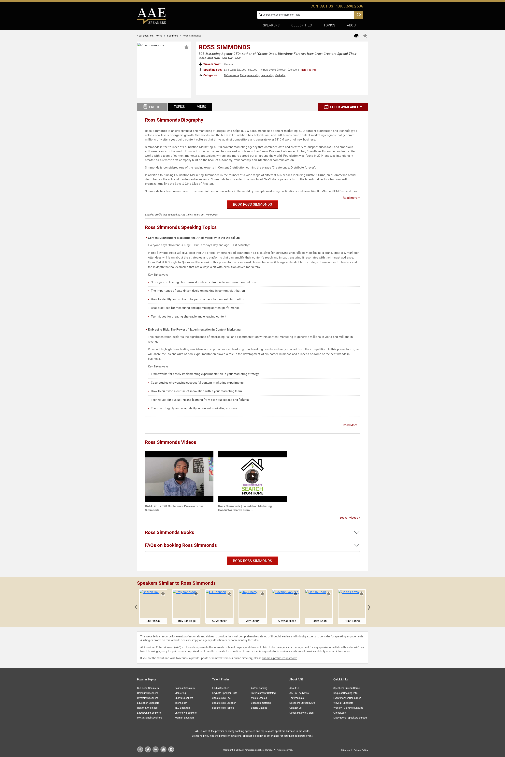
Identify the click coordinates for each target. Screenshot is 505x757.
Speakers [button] (271, 25)
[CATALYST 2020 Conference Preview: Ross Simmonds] (179, 476)
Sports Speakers (184, 697)
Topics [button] (329, 25)
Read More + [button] (351, 425)
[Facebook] (140, 751)
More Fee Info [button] (309, 69)
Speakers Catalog (261, 702)
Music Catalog (259, 697)
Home (158, 35)
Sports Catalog (259, 707)
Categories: (210, 75)
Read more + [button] (351, 198)
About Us (294, 688)
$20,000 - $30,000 (247, 69)
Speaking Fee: (212, 69)
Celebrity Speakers (147, 692)
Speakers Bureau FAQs (302, 702)
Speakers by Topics (223, 707)
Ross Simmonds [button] (225, 47)
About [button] (352, 25)
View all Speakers (343, 702)
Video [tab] (201, 107)
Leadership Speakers (149, 712)
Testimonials (296, 697)
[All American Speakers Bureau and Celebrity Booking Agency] (151, 15)
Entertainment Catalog (263, 692)
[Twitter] (148, 751)
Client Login (339, 712)
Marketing (280, 75)
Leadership (267, 75)
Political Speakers (185, 688)
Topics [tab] (179, 107)
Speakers (172, 35)
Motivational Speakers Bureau (350, 717)
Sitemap (345, 750)
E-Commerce (231, 75)
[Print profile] (356, 36)
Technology (181, 702)
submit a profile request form (279, 658)
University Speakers (186, 712)
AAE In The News (299, 692)
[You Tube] (163, 751)
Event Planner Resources (347, 697)
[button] (136, 606)
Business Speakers (148, 688)
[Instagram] (171, 751)
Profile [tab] (155, 107)
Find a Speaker (220, 688)
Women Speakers (185, 717)
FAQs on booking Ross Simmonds (181, 545)
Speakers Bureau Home (346, 688)
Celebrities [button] (301, 25)
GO (358, 15)
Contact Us (295, 707)
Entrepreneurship (250, 75)
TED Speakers (183, 707)
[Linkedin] (155, 751)
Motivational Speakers (149, 717)
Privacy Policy (361, 750)
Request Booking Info (345, 692)
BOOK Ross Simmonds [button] (252, 204)
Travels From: (212, 64)
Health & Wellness (147, 707)
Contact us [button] (321, 6)
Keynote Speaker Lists (224, 692)
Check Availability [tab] (345, 107)
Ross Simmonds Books (169, 532)
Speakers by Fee (221, 697)
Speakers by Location (224, 702)
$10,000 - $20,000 (287, 69)
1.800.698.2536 (349, 6)
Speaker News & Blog (301, 712)
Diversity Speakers (147, 697)
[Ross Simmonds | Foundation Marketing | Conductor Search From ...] (252, 476)
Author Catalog (259, 688)
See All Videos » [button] (349, 517)
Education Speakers (148, 702)
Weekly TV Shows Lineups (348, 707)
